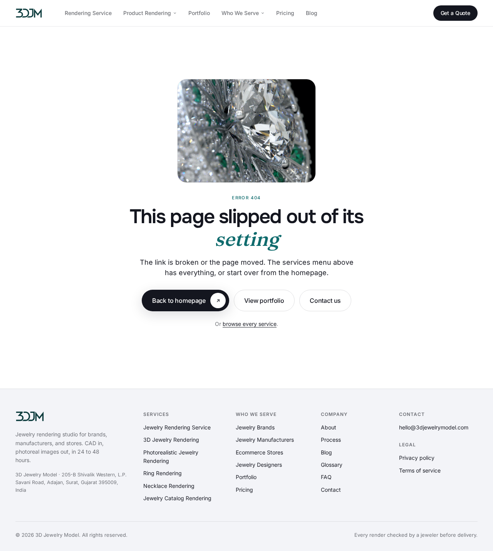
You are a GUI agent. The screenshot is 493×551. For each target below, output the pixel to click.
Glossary (331, 464)
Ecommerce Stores (259, 452)
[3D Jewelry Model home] (28, 13)
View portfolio (264, 300)
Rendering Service (88, 13)
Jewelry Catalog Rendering (177, 498)
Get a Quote (455, 13)
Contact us (325, 300)
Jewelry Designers (259, 464)
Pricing (285, 13)
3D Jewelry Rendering (171, 439)
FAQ (326, 477)
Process (331, 439)
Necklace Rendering (169, 486)
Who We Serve (240, 13)
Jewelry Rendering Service (177, 427)
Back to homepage (179, 300)
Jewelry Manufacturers (265, 439)
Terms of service (420, 470)
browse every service (250, 324)
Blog (311, 13)
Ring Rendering (162, 473)
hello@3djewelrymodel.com (433, 427)
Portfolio (199, 13)
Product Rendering (147, 13)
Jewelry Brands (255, 427)
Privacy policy (416, 457)
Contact (331, 489)
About (328, 427)
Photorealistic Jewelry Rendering (170, 456)
